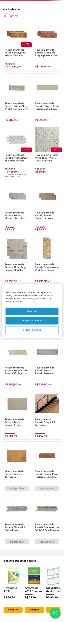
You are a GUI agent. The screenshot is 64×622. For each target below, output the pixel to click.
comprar (13, 609)
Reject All (32, 311)
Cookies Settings (32, 330)
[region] (32, 311)
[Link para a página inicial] (5, 15)
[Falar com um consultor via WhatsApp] (55, 613)
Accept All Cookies (32, 320)
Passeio (13, 16)
